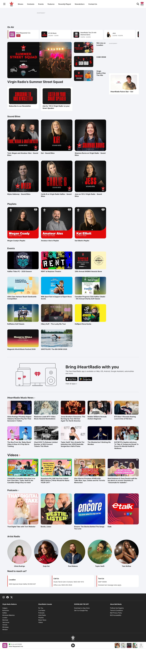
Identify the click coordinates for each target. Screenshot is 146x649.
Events (41, 4)
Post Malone (76, 566)
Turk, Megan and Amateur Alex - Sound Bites (22, 154)
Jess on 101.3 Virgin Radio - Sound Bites (88, 195)
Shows (20, 4)
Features (51, 4)
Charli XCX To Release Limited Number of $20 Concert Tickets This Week (46, 444)
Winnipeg (5, 627)
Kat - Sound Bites (49, 153)
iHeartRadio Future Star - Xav (122, 92)
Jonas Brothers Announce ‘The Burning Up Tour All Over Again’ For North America (73, 419)
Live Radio (41, 610)
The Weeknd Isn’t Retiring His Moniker (99, 443)
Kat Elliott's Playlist (83, 241)
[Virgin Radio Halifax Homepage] (12, 4)
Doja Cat (50, 566)
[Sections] (4, 4)
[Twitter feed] (11, 597)
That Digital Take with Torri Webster (21, 527)
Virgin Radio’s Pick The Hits (101, 73)
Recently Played (64, 4)
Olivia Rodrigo (23, 566)
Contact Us (92, 4)
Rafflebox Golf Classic (15, 324)
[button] (135, 35)
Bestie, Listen (49, 527)
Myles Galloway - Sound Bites (18, 194)
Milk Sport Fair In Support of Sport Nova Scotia (56, 298)
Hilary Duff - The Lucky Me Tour (53, 324)
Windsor (5, 629)
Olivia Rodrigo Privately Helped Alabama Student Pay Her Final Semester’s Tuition (19, 419)
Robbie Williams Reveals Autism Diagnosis (97, 418)
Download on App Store (82, 608)
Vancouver (5, 622)
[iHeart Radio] (142, 4)
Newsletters (79, 4)
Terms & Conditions (116, 610)
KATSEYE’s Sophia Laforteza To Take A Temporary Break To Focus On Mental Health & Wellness (126, 445)
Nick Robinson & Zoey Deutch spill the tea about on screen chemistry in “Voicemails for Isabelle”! (122, 480)
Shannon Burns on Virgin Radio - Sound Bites (90, 154)
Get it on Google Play (81, 610)
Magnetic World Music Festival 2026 (21, 349)
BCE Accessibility (115, 615)
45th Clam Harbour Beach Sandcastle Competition (21, 298)
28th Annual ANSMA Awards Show (88, 271)
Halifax (4, 613)
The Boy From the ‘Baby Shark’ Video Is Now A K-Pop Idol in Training (19, 444)
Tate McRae (130, 566)
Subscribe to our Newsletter (20, 106)
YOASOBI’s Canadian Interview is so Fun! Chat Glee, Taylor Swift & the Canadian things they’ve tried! (21, 480)
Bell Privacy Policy (116, 613)
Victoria (4, 625)
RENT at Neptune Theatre (51, 271)
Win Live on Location (100, 44)
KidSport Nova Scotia (83, 324)
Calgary (4, 608)
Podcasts (41, 613)
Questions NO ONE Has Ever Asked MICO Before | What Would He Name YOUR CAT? (55, 480)
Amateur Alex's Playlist (50, 241)
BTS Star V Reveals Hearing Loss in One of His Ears (125, 418)
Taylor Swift (103, 566)
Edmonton (5, 610)
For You (40, 608)
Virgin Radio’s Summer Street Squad (35, 82)
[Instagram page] (3, 597)
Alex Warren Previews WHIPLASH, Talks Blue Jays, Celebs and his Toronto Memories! (89, 480)
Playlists (41, 617)
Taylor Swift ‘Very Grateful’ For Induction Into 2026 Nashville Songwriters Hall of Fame (73, 444)
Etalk (116, 527)
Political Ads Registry (117, 608)
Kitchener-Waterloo (8, 615)
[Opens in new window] (57, 96)
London (4, 617)
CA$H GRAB (101, 57)
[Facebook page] (7, 597)
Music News (42, 620)
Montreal (5, 620)
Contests (30, 4)
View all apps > (80, 384)
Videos (14, 455)
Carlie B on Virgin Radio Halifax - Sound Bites (56, 195)
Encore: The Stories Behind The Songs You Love (89, 528)
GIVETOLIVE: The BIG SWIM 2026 (54, 349)
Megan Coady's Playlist (16, 241)
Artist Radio (42, 615)
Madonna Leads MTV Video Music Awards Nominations (45, 418)
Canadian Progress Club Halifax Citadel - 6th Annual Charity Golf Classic (90, 298)
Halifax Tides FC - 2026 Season (19, 271)
